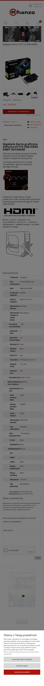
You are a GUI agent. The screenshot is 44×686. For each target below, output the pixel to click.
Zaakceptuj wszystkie (22, 672)
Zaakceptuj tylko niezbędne (22, 659)
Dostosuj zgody (22, 666)
